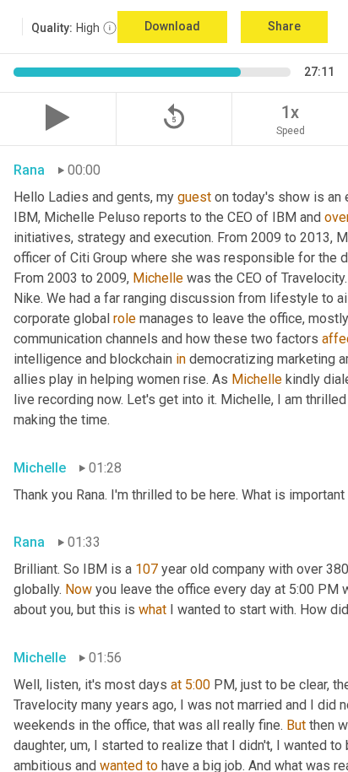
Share (284, 26)
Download (172, 26)
